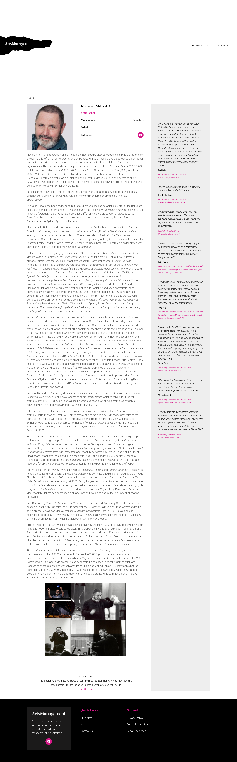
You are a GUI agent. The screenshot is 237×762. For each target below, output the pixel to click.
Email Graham (85, 689)
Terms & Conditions (138, 724)
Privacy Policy (135, 718)
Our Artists (196, 45)
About (210, 45)
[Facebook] (48, 741)
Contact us (223, 45)
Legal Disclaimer (136, 730)
